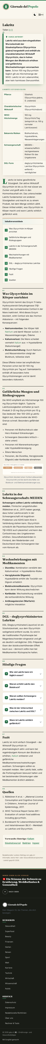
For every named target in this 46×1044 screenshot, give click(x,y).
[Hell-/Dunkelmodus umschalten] (35, 14)
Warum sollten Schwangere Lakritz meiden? (22, 697)
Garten (8, 947)
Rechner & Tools (12, 1023)
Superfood (9, 931)
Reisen (8, 952)
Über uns (9, 1018)
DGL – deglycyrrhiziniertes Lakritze (23, 263)
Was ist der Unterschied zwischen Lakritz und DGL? (22, 709)
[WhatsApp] (23, 33)
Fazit (9, 274)
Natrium (9, 332)
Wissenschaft (11, 983)
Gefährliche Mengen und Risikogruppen (18, 239)
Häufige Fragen (14, 269)
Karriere (8, 968)
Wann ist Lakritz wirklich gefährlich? (21, 722)
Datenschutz (10, 1002)
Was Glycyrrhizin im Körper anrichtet (19, 230)
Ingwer (35, 843)
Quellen (11, 280)
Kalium (18, 342)
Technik (8, 973)
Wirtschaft (9, 978)
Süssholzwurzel (13, 843)
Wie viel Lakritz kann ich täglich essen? (21, 674)
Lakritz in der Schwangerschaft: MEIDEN (21, 247)
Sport (7, 957)
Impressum (10, 1008)
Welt (7, 963)
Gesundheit (10, 926)
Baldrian (26, 843)
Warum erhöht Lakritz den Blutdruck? (22, 685)
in (10, 30)
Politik (7, 989)
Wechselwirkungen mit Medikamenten (17, 256)
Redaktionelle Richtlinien (15, 1013)
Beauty (8, 936)
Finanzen (9, 942)
